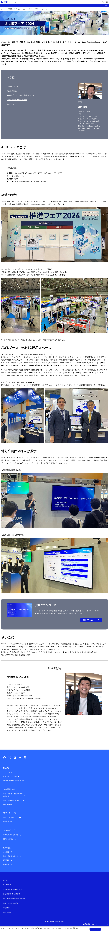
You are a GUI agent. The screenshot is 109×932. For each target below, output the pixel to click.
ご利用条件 (6, 908)
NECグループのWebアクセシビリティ (14, 898)
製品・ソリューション (10, 817)
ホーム (3, 9)
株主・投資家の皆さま (10, 856)
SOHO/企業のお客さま (10, 835)
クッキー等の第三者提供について (12, 889)
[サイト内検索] (103, 2)
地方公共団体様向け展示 (17, 100)
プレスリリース (8, 772)
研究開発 (6, 860)
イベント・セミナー (10, 776)
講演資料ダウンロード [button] (90, 924)
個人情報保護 (74, 928)
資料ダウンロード (89, 620)
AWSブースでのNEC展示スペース (21, 95)
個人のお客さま (8, 804)
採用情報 (6, 864)
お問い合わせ (7, 912)
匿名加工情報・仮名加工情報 (11, 894)
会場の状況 (12, 91)
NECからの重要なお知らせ (12, 780)
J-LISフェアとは (14, 86)
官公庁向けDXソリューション (17, 9)
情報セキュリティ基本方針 (11, 903)
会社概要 (6, 852)
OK (94, 929)
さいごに (11, 104)
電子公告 (5, 880)
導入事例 (6, 821)
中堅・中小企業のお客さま (12, 800)
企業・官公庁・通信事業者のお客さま (13, 795)
